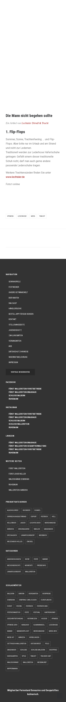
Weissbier (43, 535)
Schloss (23, 650)
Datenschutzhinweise (18, 352)
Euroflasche (46, 600)
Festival (36, 612)
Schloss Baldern (38, 650)
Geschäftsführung (15, 619)
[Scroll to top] (59, 695)
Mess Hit (10, 637)
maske (9, 631)
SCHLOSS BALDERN (16, 395)
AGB (10, 346)
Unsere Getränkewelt (18, 292)
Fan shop (13, 303)
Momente (29, 565)
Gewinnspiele (15, 282)
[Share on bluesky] (41, 241)
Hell (54, 517)
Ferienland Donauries (30, 690)
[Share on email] (50, 241)
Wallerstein (30, 572)
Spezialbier (12, 535)
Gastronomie (49, 612)
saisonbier (11, 650)
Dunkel (37, 510)
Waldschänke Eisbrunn (19, 479)
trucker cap (46, 656)
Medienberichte (14, 565)
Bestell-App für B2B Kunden (21, 314)
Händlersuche (15, 308)
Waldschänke (13, 662)
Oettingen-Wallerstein (16, 644)
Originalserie (23, 529)
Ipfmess (10, 216)
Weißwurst (42, 662)
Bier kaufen (14, 298)
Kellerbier (11, 523)
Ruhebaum (13, 484)
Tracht (42, 216)
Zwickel (30, 542)
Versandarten (15, 341)
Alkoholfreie (12, 510)
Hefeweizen (32, 619)
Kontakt (12, 319)
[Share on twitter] (20, 241)
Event (9, 606)
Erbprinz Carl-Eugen (28, 600)
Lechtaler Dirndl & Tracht (35, 123)
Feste (36, 559)
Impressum (13, 362)
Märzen (10, 529)
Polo (47, 644)
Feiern (19, 606)
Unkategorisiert (28, 535)
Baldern (10, 594)
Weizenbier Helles (14, 542)
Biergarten (33, 594)
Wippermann (12, 669)
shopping (53, 650)
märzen (21, 637)
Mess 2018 (53, 631)
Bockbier (26, 510)
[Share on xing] (45, 241)
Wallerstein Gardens (18, 490)
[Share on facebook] (16, 241)
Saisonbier (48, 529)
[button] (58, 8)
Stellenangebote (17, 325)
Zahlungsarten (16, 335)
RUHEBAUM (12, 399)
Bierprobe (46, 594)
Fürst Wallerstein (17, 468)
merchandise (39, 631)
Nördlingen (34, 637)
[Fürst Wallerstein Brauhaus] (11, 8)
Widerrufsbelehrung (18, 357)
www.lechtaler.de (15, 176)
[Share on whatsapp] (37, 241)
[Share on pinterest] (29, 241)
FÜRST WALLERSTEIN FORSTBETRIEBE (24, 389)
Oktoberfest (36, 644)
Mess (33, 216)
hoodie (44, 619)
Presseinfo (41, 565)
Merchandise (50, 523)
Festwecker (14, 287)
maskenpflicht (23, 631)
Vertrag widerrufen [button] (20, 372)
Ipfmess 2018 (12, 625)
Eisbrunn (11, 600)
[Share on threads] (25, 241)
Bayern (21, 594)
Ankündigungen (14, 559)
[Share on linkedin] (33, 241)
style (24, 656)
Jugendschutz (15, 330)
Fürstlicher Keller (17, 474)
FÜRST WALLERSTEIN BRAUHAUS (21, 392)
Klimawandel (39, 625)
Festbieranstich (13, 612)
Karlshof (25, 625)
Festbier (44, 517)
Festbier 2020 (42, 606)
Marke (45, 559)
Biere (27, 559)
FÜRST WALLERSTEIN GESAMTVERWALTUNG (26, 446)
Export (34, 517)
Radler (37, 529)
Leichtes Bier (35, 523)
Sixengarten (12, 656)
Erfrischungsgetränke (16, 517)
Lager (22, 523)
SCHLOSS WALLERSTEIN (18, 424)
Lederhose (22, 216)
